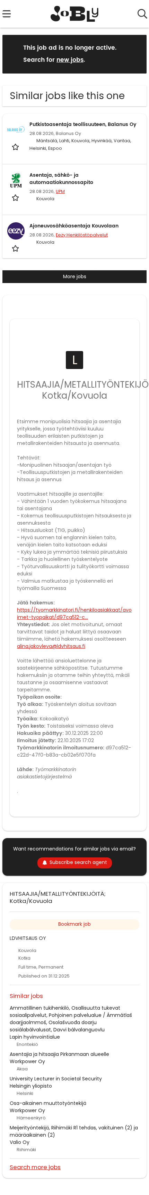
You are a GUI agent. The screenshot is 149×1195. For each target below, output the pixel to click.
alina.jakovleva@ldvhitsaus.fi (51, 646)
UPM (60, 191)
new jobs (70, 60)
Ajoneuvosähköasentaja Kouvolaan (74, 226)
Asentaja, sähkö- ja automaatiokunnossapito (61, 179)
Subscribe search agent (78, 862)
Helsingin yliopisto (31, 1085)
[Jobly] (75, 14)
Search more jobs (35, 1167)
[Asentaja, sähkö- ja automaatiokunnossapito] (16, 180)
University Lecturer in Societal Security (56, 1078)
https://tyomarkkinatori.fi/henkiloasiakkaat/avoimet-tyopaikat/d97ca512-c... (74, 613)
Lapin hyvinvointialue (35, 1036)
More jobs (74, 276)
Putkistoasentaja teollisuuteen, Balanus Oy (83, 124)
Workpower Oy (27, 1061)
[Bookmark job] (16, 147)
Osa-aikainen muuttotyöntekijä (48, 1103)
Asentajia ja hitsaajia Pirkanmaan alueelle (59, 1054)
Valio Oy (19, 1142)
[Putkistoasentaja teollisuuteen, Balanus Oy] (16, 129)
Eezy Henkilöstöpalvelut (82, 235)
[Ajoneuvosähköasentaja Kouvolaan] (16, 231)
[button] (136, 54)
